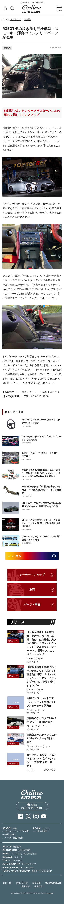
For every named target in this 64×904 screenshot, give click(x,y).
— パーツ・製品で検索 (12, 838)
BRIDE (31, 770)
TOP (4, 19)
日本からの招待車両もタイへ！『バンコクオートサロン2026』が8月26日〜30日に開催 (41, 522)
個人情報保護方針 (53, 883)
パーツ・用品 (32, 604)
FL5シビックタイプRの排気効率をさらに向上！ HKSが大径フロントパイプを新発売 (41, 489)
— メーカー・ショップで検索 (15, 831)
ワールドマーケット (39, 726)
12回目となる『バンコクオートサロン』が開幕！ (41, 455)
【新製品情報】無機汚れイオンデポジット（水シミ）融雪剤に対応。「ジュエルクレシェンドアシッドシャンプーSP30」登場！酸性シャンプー (41, 676)
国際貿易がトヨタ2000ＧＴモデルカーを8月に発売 (42, 720)
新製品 (27, 19)
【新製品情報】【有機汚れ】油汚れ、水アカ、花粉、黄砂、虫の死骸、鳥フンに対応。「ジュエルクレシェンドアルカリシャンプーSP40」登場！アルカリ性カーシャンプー (41, 643)
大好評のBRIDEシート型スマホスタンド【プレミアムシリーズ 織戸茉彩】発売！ (42, 760)
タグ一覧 (7, 883)
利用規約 (26, 886)
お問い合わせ (22, 883)
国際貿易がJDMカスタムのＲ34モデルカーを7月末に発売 (42, 738)
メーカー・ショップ (32, 574)
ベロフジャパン (36, 709)
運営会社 (36, 883)
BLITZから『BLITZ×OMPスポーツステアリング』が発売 (41, 421)
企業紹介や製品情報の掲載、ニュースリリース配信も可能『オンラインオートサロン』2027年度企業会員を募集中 (41, 472)
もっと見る (14, 556)
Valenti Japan (35, 658)
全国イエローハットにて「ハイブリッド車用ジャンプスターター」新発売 (41, 702)
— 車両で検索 (8, 834)
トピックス (15, 19)
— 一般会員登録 (40, 831)
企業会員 (38, 886)
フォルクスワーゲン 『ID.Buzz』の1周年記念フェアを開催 (41, 538)
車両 (32, 589)
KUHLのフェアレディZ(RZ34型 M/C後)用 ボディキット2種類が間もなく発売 (41, 505)
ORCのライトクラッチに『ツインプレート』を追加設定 (41, 438)
